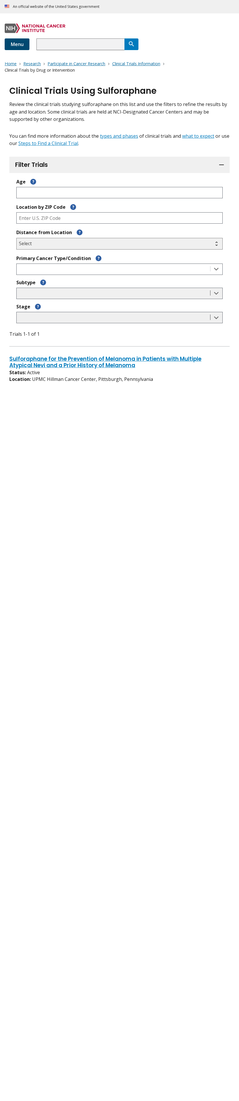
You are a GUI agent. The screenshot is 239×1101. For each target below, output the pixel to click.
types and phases (119, 136)
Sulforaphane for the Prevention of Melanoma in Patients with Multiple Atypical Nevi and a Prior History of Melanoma (105, 362)
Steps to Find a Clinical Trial (48, 143)
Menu (17, 44)
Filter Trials (31, 164)
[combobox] (80, 44)
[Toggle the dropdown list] (216, 269)
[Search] (131, 44)
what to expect (198, 136)
